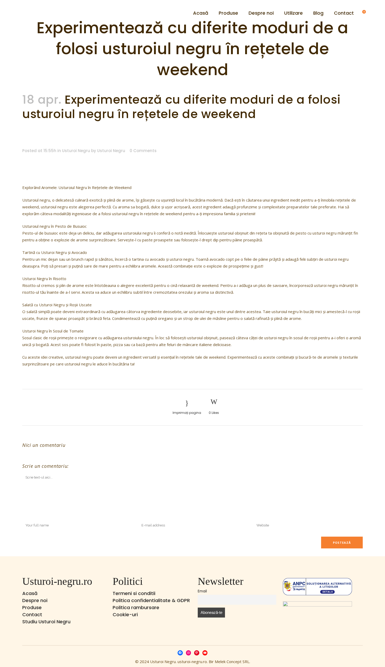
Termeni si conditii (134, 593)
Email (202, 591)
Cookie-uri (125, 614)
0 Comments (143, 150)
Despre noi (34, 600)
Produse (32, 607)
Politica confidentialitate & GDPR (151, 600)
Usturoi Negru (76, 150)
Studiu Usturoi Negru (46, 621)
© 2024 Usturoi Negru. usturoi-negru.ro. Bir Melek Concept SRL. (192, 661)
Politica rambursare (136, 607)
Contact (32, 614)
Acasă (29, 593)
